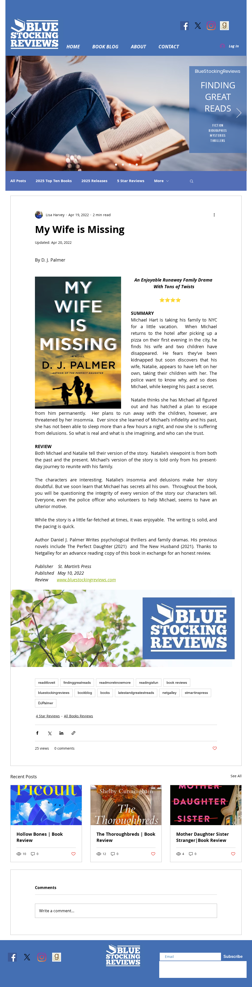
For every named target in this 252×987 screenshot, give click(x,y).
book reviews (177, 682)
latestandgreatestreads (136, 693)
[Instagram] (211, 25)
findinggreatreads (77, 682)
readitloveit (46, 682)
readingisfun (148, 682)
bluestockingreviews (53, 693)
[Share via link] (73, 733)
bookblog (85, 693)
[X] (197, 25)
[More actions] (214, 215)
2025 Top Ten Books (54, 181)
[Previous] (13, 113)
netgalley (169, 693)
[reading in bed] (130, 165)
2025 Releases (94, 181)
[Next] (238, 113)
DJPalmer (45, 703)
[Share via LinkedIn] (61, 733)
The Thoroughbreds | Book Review (125, 837)
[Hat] (123, 165)
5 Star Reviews (130, 181)
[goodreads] (224, 25)
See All (236, 776)
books (105, 693)
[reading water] (116, 165)
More (159, 181)
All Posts (18, 181)
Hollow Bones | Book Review (39, 837)
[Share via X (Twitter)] (49, 733)
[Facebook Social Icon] (184, 25)
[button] (141, 46)
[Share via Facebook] (37, 733)
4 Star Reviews (48, 716)
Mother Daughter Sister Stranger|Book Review (202, 837)
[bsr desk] (137, 165)
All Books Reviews (78, 716)
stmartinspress (196, 693)
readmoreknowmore (115, 682)
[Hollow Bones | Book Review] (46, 805)
